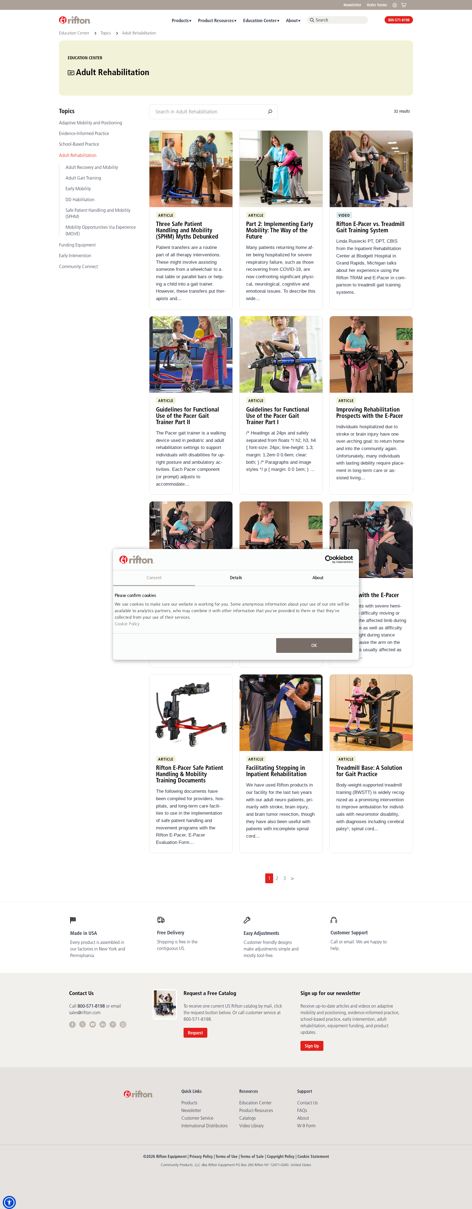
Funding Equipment (77, 245)
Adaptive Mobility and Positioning (90, 122)
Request (195, 1032)
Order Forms (377, 4)
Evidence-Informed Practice (84, 133)
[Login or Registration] (396, 5)
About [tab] (317, 577)
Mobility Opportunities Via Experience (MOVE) (101, 230)
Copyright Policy (280, 1156)
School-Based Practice (79, 144)
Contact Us (307, 1102)
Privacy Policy (201, 1156)
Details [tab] (236, 577)
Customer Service (197, 1118)
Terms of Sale (252, 1156)
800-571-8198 (398, 19)
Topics (106, 33)
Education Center (260, 20)
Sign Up (312, 1046)
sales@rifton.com (85, 1012)
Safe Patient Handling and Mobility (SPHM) (98, 213)
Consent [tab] (154, 577)
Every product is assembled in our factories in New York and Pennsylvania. (97, 949)
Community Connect (78, 266)
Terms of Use (227, 1156)
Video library (251, 1125)
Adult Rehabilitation (77, 155)
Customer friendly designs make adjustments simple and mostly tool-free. (271, 949)
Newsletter (352, 4)
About (292, 20)
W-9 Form (306, 1125)
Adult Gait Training (83, 178)
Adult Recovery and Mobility (92, 167)
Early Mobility (78, 188)
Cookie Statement (313, 1156)
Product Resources (216, 20)
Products (180, 20)
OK (314, 645)
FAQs (302, 1110)
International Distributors (204, 1125)
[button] (9, 1202)
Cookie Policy (127, 623)
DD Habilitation (80, 199)
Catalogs (247, 1118)
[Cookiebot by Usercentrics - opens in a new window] (329, 560)
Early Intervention (75, 255)
